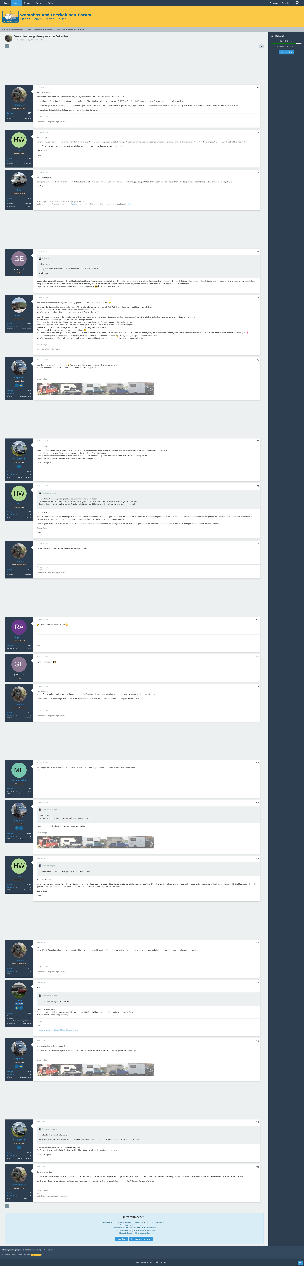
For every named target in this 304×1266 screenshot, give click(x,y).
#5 (258, 297)
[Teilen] (261, 46)
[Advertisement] (134, 67)
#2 (258, 132)
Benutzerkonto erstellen (141, 1239)
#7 (258, 441)
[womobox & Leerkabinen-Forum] (152, 16)
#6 (258, 360)
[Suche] (297, 3)
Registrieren (287, 3)
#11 (257, 657)
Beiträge (10, 113)
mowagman (22, 40)
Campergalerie (77, 204)
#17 (257, 982)
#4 (258, 251)
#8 (258, 486)
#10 (257, 619)
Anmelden (274, 3)
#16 (257, 942)
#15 (257, 858)
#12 (257, 686)
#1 (258, 87)
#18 (257, 1041)
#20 (257, 1167)
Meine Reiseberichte (68, 1030)
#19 (257, 1122)
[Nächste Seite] (15, 46)
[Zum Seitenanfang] (300, 1263)
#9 (258, 543)
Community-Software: (152, 1262)
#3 (258, 172)
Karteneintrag (11, 116)
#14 (257, 802)
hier (129, 204)
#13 (257, 762)
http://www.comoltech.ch (47, 1030)
